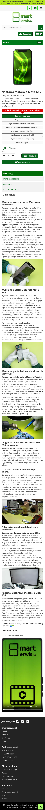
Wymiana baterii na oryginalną (22, 139)
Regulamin (6, 788)
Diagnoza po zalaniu (22, 120)
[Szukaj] (40, 27)
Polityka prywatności (10, 792)
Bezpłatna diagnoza (22, 116)
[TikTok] (28, 722)
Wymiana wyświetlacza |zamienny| (22, 124)
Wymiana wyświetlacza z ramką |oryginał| (22, 127)
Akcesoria (7, 184)
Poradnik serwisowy (9, 780)
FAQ (3, 795)
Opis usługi (8, 173)
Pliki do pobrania (11, 189)
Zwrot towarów (8, 776)
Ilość (3, 152)
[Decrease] (4, 156)
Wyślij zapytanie (23, 162)
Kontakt (5, 731)
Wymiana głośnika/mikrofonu (22, 131)
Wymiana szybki (22, 142)
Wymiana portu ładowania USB (22, 135)
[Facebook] (18, 722)
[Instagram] (23, 722)
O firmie (5, 735)
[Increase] (13, 156)
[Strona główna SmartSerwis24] (22, 17)
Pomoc (4, 799)
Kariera (4, 741)
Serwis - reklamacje (9, 769)
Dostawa (5, 773)
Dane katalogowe (11, 179)
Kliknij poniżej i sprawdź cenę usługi (22, 110)
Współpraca (6, 738)
